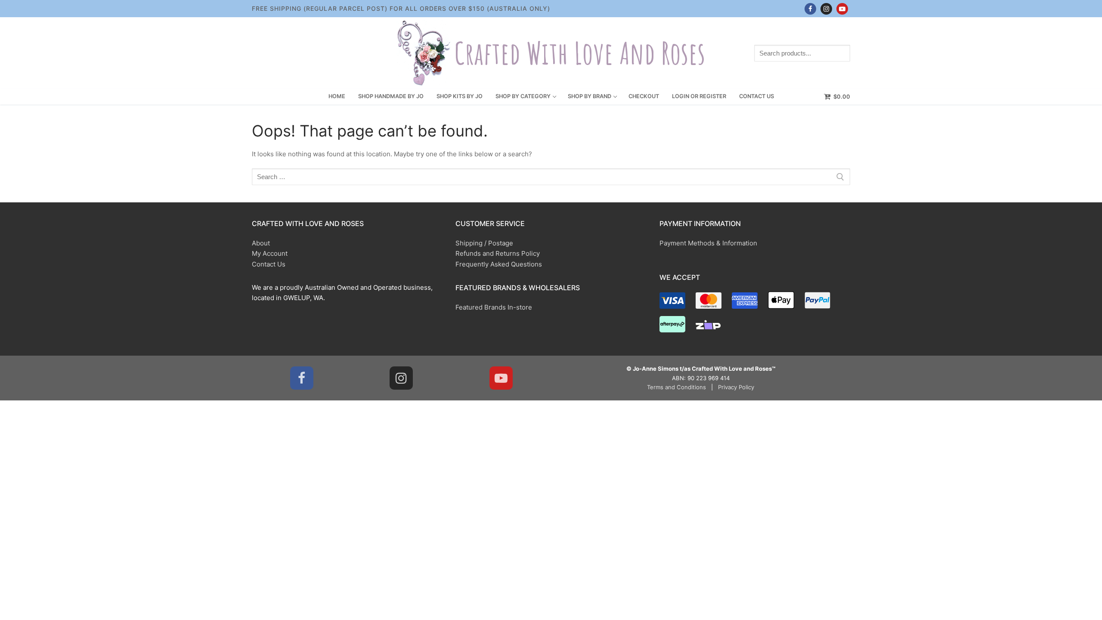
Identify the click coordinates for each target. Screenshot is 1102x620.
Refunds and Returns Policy (497, 253)
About (261, 243)
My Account (270, 253)
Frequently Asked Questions (498, 264)
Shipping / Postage (484, 243)
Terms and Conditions (676, 387)
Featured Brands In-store (493, 307)
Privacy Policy (736, 387)
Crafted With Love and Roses (580, 53)
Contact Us (268, 264)
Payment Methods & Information (708, 243)
